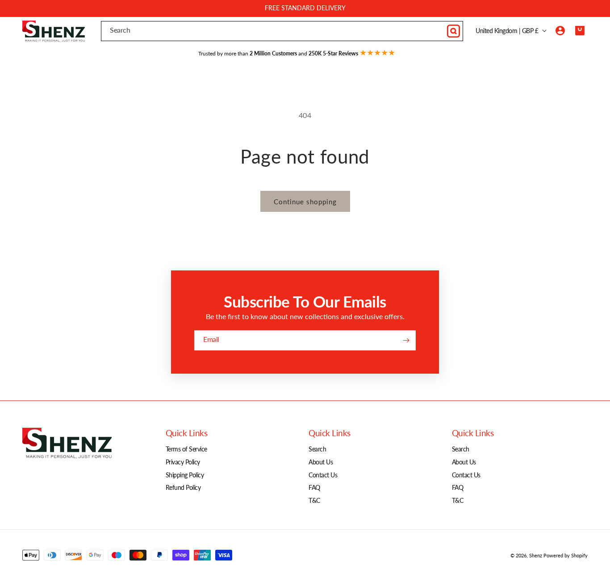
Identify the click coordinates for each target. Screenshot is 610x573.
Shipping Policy (185, 475)
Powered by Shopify (565, 555)
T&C (314, 500)
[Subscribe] (406, 340)
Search (317, 449)
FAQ (314, 487)
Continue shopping (305, 202)
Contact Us (323, 475)
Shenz (535, 555)
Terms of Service (186, 449)
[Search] (453, 31)
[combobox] (282, 31)
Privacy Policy (183, 462)
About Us (321, 462)
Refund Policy (183, 487)
